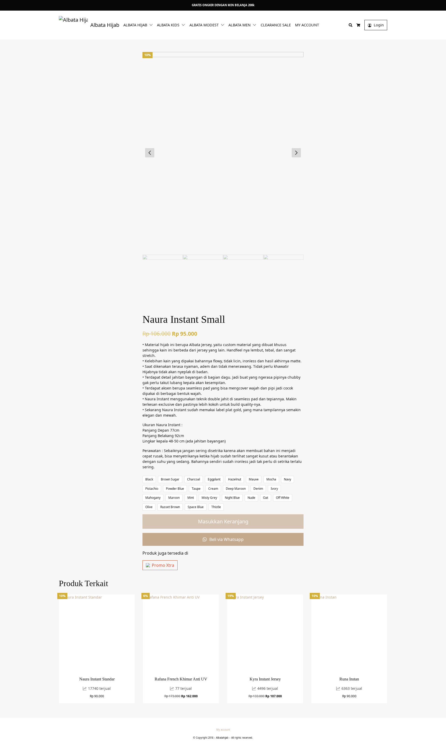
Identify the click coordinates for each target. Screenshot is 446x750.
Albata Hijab (135, 24)
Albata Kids (168, 24)
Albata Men (239, 24)
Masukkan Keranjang (223, 521)
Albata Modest (204, 24)
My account (307, 24)
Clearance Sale (276, 24)
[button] (152, 24)
